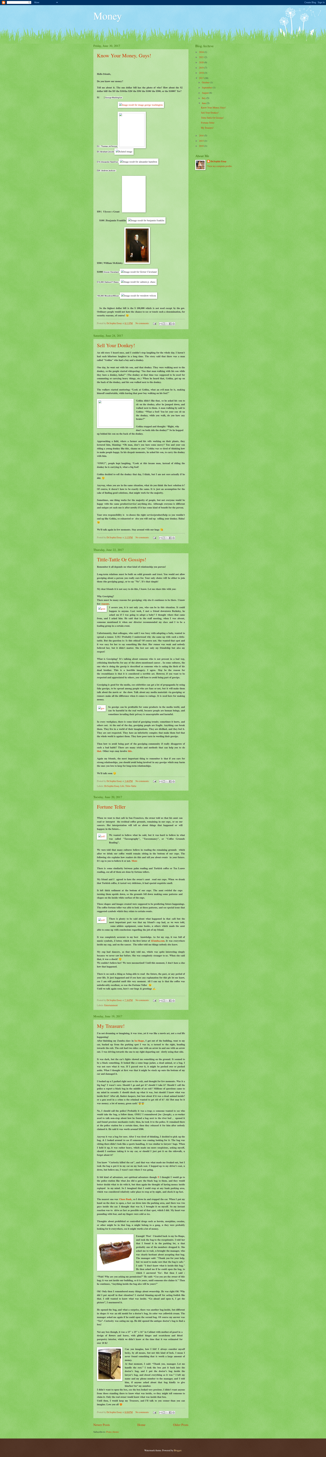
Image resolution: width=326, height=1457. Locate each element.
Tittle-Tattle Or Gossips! (121, 559)
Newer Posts (101, 1425)
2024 (201, 52)
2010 (201, 145)
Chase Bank (125, 1199)
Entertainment (111, 1005)
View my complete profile (219, 166)
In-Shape (139, 1040)
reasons (105, 603)
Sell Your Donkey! (116, 345)
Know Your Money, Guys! (124, 55)
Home (141, 1425)
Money (107, 15)
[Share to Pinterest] (173, 323)
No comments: (142, 323)
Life (122, 786)
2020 (201, 62)
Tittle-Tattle (130, 786)
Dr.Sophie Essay (111, 786)
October (206, 82)
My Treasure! (111, 1025)
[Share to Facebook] (170, 323)
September (207, 87)
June (204, 103)
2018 (201, 72)
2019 (201, 67)
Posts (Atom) (112, 1431)
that (99, 751)
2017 (201, 78)
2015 (201, 140)
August (205, 92)
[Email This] (160, 323)
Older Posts (180, 1425)
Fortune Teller (111, 806)
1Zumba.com (158, 940)
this (129, 751)
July (204, 98)
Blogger (177, 1450)
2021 (201, 57)
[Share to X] (167, 323)
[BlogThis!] (164, 323)
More (134, 861)
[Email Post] (154, 323)
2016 (201, 135)
